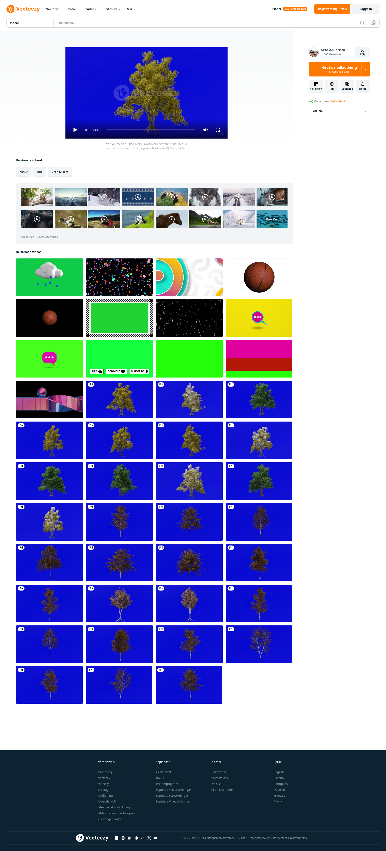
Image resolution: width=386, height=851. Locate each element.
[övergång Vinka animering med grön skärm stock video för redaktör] (189, 277)
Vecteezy (104, 778)
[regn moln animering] (49, 277)
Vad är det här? (339, 101)
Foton (72, 9)
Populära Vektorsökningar (173, 790)
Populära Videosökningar (173, 801)
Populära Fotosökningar (172, 795)
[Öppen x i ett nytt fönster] (149, 837)
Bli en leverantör (222, 790)
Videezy (103, 784)
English (279, 772)
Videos (91, 9)
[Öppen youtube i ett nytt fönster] (155, 837)
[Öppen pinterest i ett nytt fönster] (136, 837)
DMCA (160, 778)
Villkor (242, 838)
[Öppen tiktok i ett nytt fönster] (142, 837)
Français (279, 795)
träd (39, 172)
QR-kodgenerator (110, 819)
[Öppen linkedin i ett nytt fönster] (129, 837)
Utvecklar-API (107, 801)
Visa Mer (272, 219)
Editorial (111, 9)
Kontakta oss (219, 778)
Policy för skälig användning (290, 838)
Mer (129, 9)
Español (279, 778)
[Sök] (362, 22)
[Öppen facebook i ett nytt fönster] (116, 837)
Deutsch (279, 790)
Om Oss (216, 784)
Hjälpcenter (218, 772)
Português (281, 784)
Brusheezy (105, 772)
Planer (276, 9)
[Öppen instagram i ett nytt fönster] (123, 837)
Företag (103, 790)
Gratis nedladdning (339, 69)
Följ (362, 54)
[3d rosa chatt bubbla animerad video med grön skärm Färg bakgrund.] (49, 359)
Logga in (366, 9)
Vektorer (52, 9)
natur (23, 172)
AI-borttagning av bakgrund (117, 813)
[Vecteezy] (23, 9)
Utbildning (105, 795)
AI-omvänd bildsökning (114, 807)
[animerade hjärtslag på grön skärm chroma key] (189, 359)
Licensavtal (163, 772)
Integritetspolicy (260, 838)
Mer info (317, 111)
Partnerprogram (167, 784)
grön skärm (59, 172)
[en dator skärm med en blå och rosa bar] (49, 399)
